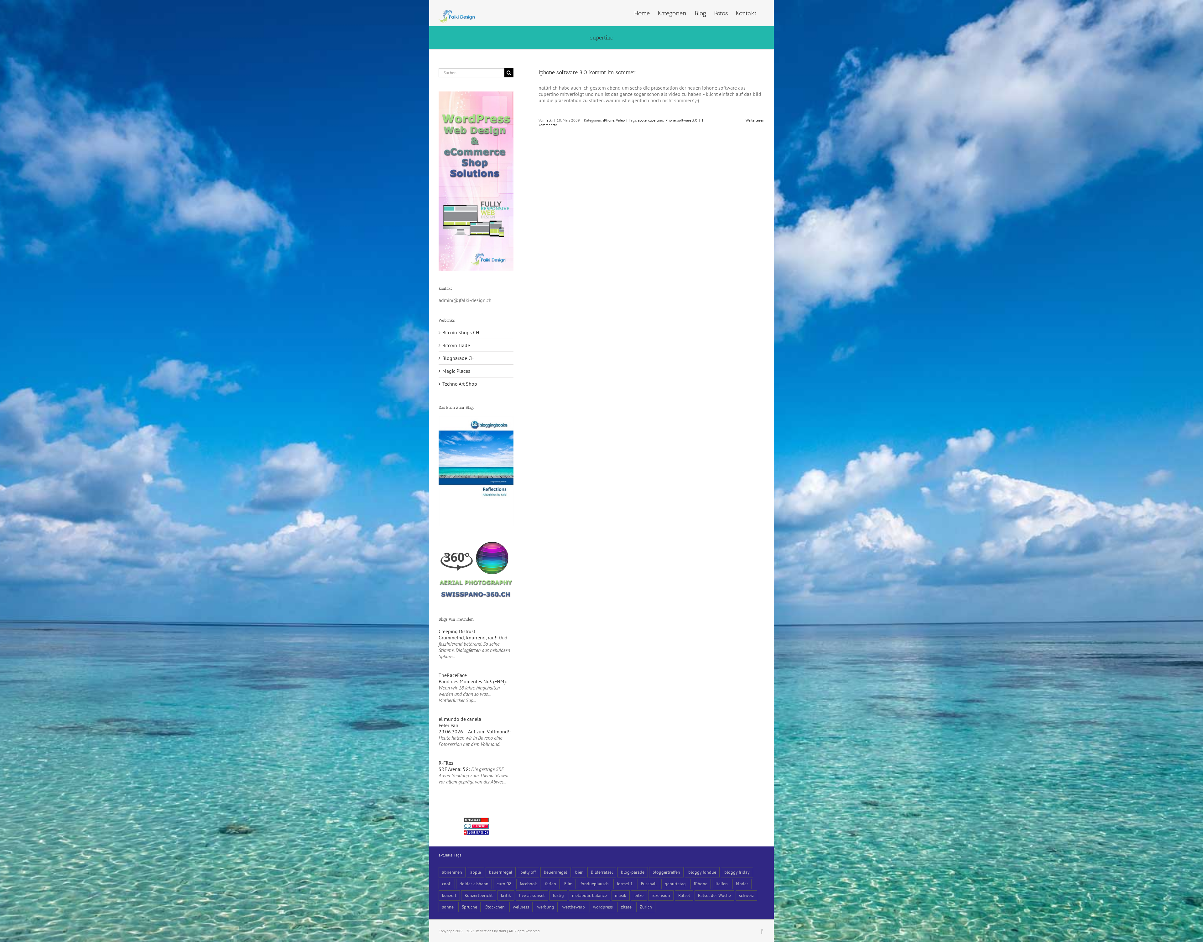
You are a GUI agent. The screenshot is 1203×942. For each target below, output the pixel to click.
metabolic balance (589, 895)
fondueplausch (595, 884)
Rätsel (684, 895)
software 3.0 (687, 120)
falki (549, 120)
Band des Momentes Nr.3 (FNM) (472, 681)
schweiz (746, 895)
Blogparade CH (458, 358)
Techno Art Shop (459, 384)
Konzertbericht (479, 895)
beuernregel (555, 872)
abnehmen (452, 872)
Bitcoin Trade (456, 345)
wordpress (603, 907)
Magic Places (456, 371)
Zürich (646, 907)
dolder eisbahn (474, 884)
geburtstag (675, 884)
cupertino (655, 120)
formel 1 (625, 884)
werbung (545, 907)
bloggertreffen (666, 872)
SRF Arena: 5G (454, 769)
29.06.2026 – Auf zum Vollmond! (474, 731)
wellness (521, 907)
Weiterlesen (755, 120)
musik (620, 895)
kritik (506, 895)
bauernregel (500, 872)
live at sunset (532, 895)
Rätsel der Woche (714, 895)
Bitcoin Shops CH (460, 332)
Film (568, 884)
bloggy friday (737, 872)
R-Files (446, 763)
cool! (446, 884)
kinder (742, 884)
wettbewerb (573, 907)
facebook (528, 884)
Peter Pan (448, 725)
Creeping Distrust (457, 631)
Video (620, 120)
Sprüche (469, 907)
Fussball (649, 884)
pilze (638, 895)
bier (579, 872)
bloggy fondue (702, 872)
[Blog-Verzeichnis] (476, 827)
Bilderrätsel (602, 872)
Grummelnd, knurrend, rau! (467, 637)
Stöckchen (495, 907)
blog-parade (632, 872)
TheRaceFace (453, 675)
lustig (558, 895)
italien (722, 884)
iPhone (608, 120)
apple (642, 120)
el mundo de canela (460, 719)
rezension (661, 895)
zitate (626, 907)
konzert (449, 895)
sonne (448, 907)
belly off (528, 872)
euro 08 (504, 884)
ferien (550, 884)
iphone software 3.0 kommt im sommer (587, 72)
